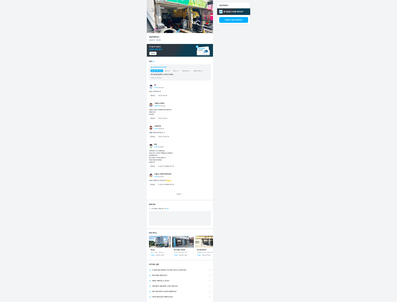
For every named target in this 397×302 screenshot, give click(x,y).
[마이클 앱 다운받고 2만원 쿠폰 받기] (180, 50)
